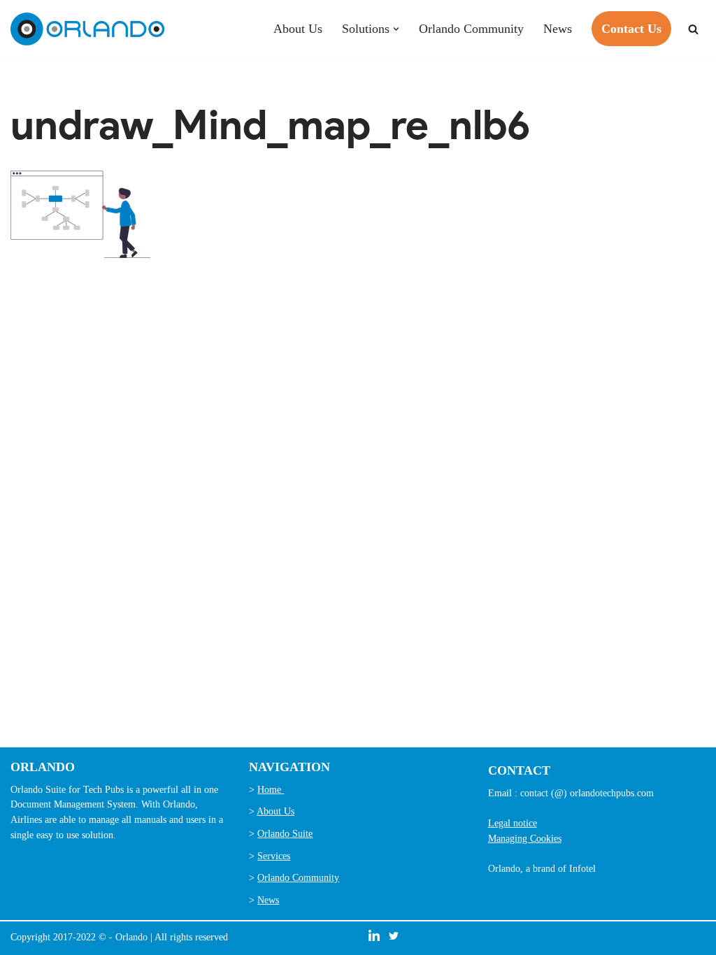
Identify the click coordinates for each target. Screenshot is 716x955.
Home (270, 789)
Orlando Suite (285, 833)
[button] (396, 29)
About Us (297, 29)
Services (273, 855)
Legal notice (512, 822)
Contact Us (631, 29)
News (557, 29)
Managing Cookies (524, 838)
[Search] (693, 29)
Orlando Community (471, 29)
